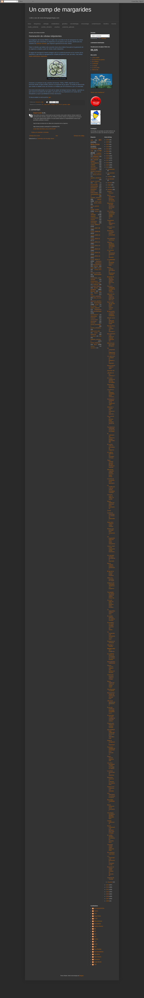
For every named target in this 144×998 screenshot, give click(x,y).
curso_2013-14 (58, 104)
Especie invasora (110, 192)
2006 (107, 901)
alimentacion (94, 168)
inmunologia (85, 24)
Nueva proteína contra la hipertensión (111, 566)
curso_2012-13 (95, 245)
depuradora (98, 263)
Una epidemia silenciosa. (111, 239)
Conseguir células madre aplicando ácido (110, 847)
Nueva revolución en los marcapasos (111, 807)
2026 (107, 139)
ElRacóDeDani (98, 921)
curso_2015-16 (95, 256)
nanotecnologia (94, 319)
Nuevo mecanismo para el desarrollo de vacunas (111, 198)
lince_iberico (93, 306)
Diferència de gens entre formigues (110, 344)
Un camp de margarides (60, 9)
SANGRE (95, 159)
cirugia (92, 213)
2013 (107, 885)
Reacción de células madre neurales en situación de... (110, 871)
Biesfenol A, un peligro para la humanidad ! (111, 233)
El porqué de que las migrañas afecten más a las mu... (110, 280)
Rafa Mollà (97, 954)
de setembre (111, 179)
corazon (93, 219)
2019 (107, 156)
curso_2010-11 (95, 238)
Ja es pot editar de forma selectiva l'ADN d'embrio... (110, 604)
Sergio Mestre (97, 962)
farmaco (96, 288)
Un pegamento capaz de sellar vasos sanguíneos (111, 540)
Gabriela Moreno (98, 926)
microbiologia (74, 24)
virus (95, 344)
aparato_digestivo (97, 173)
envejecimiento (94, 281)
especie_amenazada (96, 282)
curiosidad (93, 223)
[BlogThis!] (52, 102)
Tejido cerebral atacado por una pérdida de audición (111, 464)
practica (57, 27)
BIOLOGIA (95, 144)
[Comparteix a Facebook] (56, 102)
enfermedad (97, 274)
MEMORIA (96, 156)
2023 (107, 146)
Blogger (81, 975)
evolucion (95, 284)
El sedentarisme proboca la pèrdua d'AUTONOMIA (111, 438)
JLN (95, 936)
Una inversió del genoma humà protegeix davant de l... (110, 420)
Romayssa (97, 959)
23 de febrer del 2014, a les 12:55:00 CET (44, 129)
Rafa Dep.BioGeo (98, 951)
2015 (107, 165)
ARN (92, 140)
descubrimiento (97, 264)
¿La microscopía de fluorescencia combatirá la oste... (111, 860)
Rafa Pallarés (97, 957)
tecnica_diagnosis (95, 343)
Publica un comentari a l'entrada (39, 132)
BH (42, 104)
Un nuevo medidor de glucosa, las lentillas (111, 380)
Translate (103, 38)
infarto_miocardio (97, 297)
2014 (107, 167)
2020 (107, 153)
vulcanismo (93, 347)
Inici (57, 135)
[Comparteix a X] (54, 102)
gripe (100, 291)
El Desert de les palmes (98, 59)
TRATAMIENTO (95, 163)
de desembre (111, 169)
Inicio (29, 24)
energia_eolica (98, 269)
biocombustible (94, 184)
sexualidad (93, 336)
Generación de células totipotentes (111, 386)
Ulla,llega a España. (110, 645)
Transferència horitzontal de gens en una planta (111, 429)
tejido (69, 104)
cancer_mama (97, 203)
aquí (49, 97)
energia (99, 268)
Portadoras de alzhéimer (111, 642)
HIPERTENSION (97, 154)
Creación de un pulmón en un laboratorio (111, 481)
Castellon (98, 153)
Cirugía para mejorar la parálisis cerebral (110, 725)
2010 (107, 891)
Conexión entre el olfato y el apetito (110, 497)
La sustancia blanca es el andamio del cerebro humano (111, 656)
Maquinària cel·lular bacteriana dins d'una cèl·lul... (110, 206)
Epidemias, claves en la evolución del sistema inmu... (111, 781)
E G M (95, 918)
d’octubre (110, 176)
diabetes (96, 266)
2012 (107, 887)
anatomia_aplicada (68, 27)
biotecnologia (94, 192)
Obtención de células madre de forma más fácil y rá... (110, 296)
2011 (107, 889)
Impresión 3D (110, 370)
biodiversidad (94, 186)
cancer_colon (98, 201)
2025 (107, 142)
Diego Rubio (97, 916)
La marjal (94, 65)
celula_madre (47, 104)
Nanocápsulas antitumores (111, 662)
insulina (96, 304)
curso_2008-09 (95, 231)
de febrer (110, 189)
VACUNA (93, 166)
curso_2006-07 (95, 224)
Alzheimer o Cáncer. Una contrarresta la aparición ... (111, 410)
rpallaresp (93, 334)
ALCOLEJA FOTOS (99, 908)
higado (96, 293)
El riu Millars (95, 61)
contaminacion (96, 24)
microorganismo (94, 314)
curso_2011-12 (95, 242)
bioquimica (37, 24)
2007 (107, 898)
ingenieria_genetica (96, 301)
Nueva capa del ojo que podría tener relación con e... (111, 305)
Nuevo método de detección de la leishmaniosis (111, 505)
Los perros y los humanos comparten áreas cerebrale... (111, 393)
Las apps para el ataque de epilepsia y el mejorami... (111, 359)
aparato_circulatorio (96, 171)
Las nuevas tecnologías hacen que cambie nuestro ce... (111, 214)
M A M (95, 944)
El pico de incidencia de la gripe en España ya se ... (111, 710)
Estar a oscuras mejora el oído (110, 758)
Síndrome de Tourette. (110, 878)
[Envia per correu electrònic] (50, 102)
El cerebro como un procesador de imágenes (111, 447)
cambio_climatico (46, 27)
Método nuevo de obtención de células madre (111, 320)
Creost (109, 510)
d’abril (109, 185)
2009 (107, 894)
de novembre (111, 173)
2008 (107, 896)
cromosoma (94, 221)
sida (100, 336)
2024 (107, 144)
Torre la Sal (95, 69)
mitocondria (94, 316)
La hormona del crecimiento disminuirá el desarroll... (111, 254)
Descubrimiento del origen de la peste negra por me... (111, 337)
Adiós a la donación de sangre (110, 579)
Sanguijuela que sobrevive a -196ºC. (111, 222)
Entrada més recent (34, 135)
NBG (95, 946)
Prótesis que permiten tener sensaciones (111, 531)
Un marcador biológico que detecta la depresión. (111, 558)
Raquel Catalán (37, 113)
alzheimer (93, 169)
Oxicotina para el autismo (111, 690)
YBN (95, 964)
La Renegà (95, 63)
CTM (99, 151)
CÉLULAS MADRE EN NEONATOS (111, 703)
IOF (95, 931)
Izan (95, 934)
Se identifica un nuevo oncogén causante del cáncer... (110, 626)
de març (110, 187)
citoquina (93, 216)
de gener (110, 882)
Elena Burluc (97, 923)
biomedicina (94, 187)
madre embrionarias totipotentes (38, 56)
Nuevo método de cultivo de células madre (110, 684)
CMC (92, 151)
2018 (107, 158)
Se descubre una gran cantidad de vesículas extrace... (111, 718)
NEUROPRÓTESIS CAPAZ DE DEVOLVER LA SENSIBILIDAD (111, 734)
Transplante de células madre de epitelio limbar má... (111, 595)
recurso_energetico (96, 328)
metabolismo (55, 24)
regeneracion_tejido (95, 331)
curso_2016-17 (95, 259)
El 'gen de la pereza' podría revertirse (110, 573)
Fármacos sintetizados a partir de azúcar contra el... (111, 289)
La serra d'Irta (95, 67)
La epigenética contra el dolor (111, 612)
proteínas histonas (41, 43)
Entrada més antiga (79, 135)
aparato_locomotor (96, 174)
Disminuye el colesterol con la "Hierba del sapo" (111, 401)
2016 (107, 162)
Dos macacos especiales (111, 853)
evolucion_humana (96, 286)
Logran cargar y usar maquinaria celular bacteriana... (111, 549)
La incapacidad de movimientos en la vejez (111, 635)
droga (92, 268)
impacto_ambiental (96, 296)
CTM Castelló (95, 57)
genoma (93, 291)
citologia (45, 24)
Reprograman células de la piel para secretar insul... (111, 695)
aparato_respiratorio (95, 181)
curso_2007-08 (95, 228)
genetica (64, 24)
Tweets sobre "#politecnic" (98, 92)
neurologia (93, 321)
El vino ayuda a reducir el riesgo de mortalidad (111, 313)
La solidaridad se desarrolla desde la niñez (111, 262)
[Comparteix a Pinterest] (58, 102)
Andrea (96, 911)
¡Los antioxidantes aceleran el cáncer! (111, 795)
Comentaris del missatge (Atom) (45, 138)
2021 (107, 151)
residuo (96, 332)
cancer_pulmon (95, 206)
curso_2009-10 (95, 235)
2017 (107, 160)
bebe (96, 182)
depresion (98, 261)
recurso (113, 24)
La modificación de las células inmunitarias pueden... (111, 489)
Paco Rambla (97, 949)
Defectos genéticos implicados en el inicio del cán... (111, 245)
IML (95, 928)
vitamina (93, 346)
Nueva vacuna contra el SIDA (111, 367)
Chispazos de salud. (111, 227)
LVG (95, 941)
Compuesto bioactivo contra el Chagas (110, 677)
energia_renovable (96, 273)
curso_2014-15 (95, 252)
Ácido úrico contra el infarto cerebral (110, 524)
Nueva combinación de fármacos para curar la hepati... (111, 829)
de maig (110, 182)
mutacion (93, 318)
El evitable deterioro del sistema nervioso (111, 618)
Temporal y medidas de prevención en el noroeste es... (111, 750)
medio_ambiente (33, 27)
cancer (99, 199)
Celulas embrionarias (111, 822)
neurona (93, 323)
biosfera (106, 24)
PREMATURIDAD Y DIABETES (111, 650)
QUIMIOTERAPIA (95, 158)
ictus (92, 294)
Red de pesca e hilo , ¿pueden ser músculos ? (111, 328)
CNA (95, 913)
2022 (107, 149)
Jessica (96, 939)
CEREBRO (94, 148)
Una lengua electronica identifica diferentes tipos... (111, 815)
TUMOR (93, 164)
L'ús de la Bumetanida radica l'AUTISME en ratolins (111, 765)
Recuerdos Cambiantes (111, 801)
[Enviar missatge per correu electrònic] (47, 102)
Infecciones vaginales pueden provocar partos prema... (110, 473)
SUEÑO (93, 161)
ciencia (97, 211)
